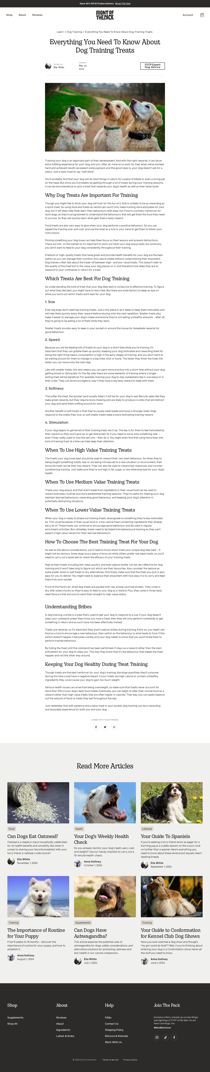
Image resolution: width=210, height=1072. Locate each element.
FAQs (108, 1017)
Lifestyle (147, 829)
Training (13, 923)
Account (188, 15)
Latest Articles (65, 1036)
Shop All (12, 1024)
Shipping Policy (114, 1030)
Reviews (37, 15)
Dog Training (74, 32)
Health (79, 829)
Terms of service (111, 1060)
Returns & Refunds (116, 1036)
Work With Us (113, 1042)
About (22, 15)
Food (12, 829)
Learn (60, 32)
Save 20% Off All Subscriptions (105, 4)
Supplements (83, 923)
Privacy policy (130, 1060)
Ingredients (63, 1030)
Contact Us (111, 1024)
